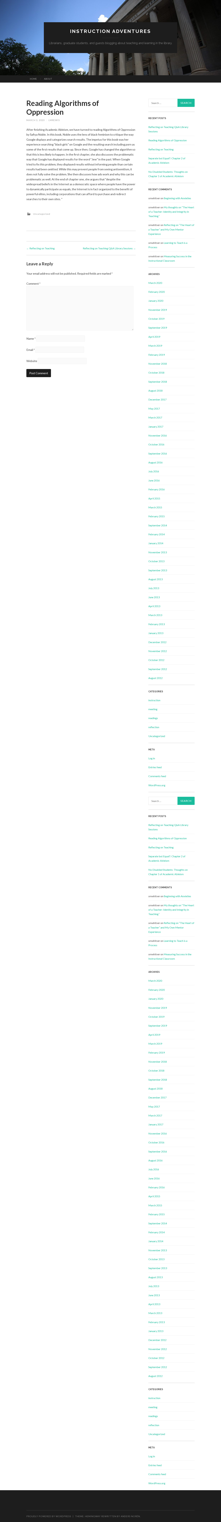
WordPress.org (156, 785)
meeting (152, 709)
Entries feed (155, 767)
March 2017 (155, 417)
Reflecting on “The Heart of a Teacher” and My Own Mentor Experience (171, 229)
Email (30, 350)
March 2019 (155, 345)
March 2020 (155, 282)
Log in (151, 758)
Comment (33, 283)
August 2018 (155, 390)
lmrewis (54, 120)
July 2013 (153, 588)
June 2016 (154, 480)
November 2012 (157, 651)
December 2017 (157, 399)
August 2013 (155, 579)
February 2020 (156, 291)
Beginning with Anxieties (177, 198)
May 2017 (154, 408)
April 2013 (154, 606)
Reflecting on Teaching (40, 248)
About (48, 79)
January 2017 (155, 426)
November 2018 (157, 363)
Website (31, 361)
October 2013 (156, 561)
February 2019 (156, 354)
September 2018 (157, 381)
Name (31, 338)
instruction (154, 700)
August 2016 (155, 462)
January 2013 (155, 633)
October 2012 (156, 659)
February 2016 (156, 489)
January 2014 (155, 543)
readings (153, 718)
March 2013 (155, 615)
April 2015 (154, 498)
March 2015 (155, 507)
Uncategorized (41, 213)
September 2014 (157, 525)
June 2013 (154, 597)
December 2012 (157, 642)
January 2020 (155, 300)
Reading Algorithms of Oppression (167, 140)
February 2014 (156, 534)
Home (33, 79)
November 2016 (157, 435)
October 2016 (156, 444)
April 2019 (154, 336)
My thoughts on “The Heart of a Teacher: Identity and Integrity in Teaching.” (171, 212)
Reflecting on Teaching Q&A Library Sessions (109, 248)
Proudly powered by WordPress (48, 1516)
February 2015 (156, 516)
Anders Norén (130, 1516)
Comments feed (157, 776)
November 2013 (157, 552)
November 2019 (157, 309)
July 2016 (153, 471)
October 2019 (156, 318)
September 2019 (157, 327)
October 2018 (156, 372)
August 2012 (155, 677)
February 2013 (156, 624)
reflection (153, 727)
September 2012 (157, 669)
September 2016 (157, 453)
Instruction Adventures (110, 31)
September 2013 (157, 570)
